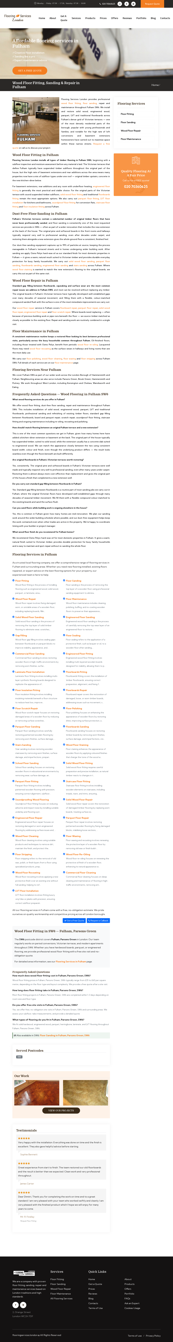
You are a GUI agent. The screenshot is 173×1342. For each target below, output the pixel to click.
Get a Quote (64, 18)
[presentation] (17, 1092)
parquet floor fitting (88, 198)
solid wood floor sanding (82, 261)
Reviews (127, 18)
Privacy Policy (153, 1335)
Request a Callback (99, 920)
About (53, 18)
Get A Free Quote (30, 70)
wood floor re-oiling (88, 344)
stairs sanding (80, 265)
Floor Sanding (128, 122)
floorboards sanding (31, 265)
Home (42, 18)
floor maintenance (64, 362)
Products (90, 18)
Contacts (165, 18)
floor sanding (90, 103)
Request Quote (152, 4)
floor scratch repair (61, 312)
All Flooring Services (61, 1298)
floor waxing (69, 358)
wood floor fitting (71, 103)
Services (76, 18)
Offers (114, 18)
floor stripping (88, 358)
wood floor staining (22, 269)
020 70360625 (108, 4)
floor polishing (33, 358)
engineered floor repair (35, 312)
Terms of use (135, 1335)
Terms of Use (95, 1308)
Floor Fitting (127, 113)
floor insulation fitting (34, 206)
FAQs (127, 1298)
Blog (153, 18)
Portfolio (141, 18)
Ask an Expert (131, 1303)
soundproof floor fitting (63, 202)
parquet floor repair (88, 308)
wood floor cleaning (52, 358)
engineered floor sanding (55, 265)
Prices (103, 18)
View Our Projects (61, 1110)
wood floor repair (25, 308)
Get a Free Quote (75, 920)
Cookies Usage (132, 1308)
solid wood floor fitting (71, 194)
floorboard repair (68, 308)
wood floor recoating (40, 348)
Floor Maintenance (131, 139)
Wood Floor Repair (131, 130)
